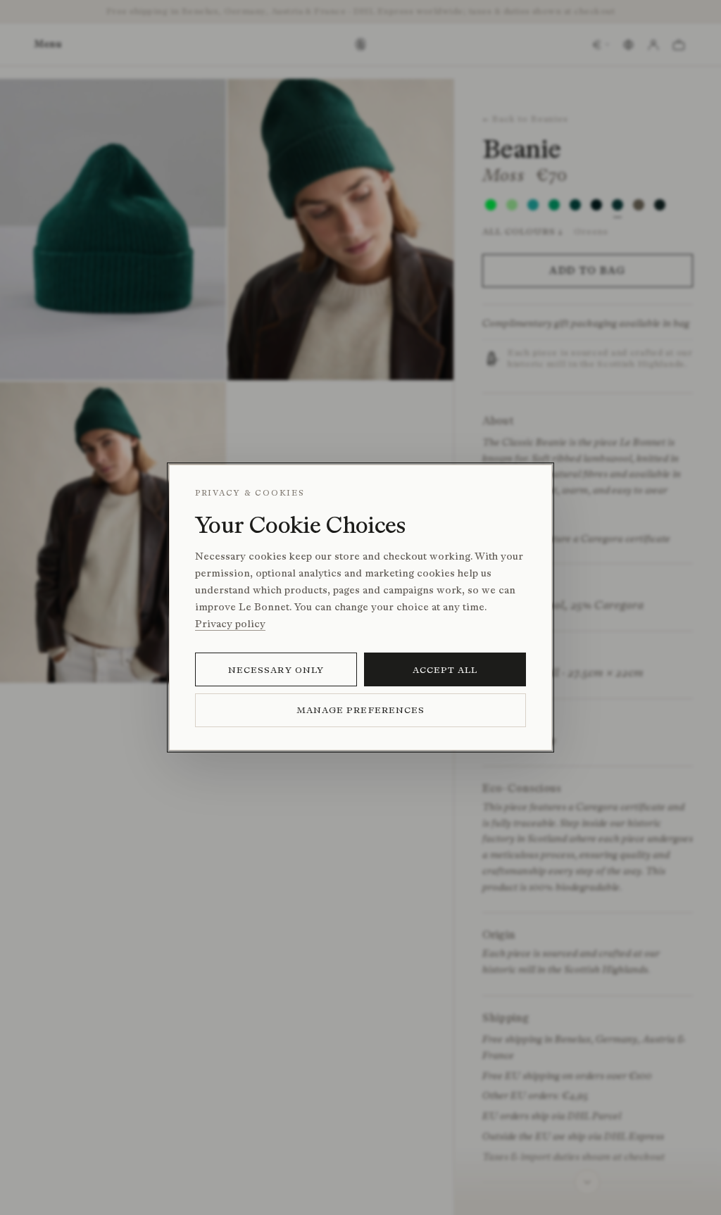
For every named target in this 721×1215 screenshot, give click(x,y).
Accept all (445, 670)
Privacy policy (230, 624)
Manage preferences (360, 710)
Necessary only (276, 670)
